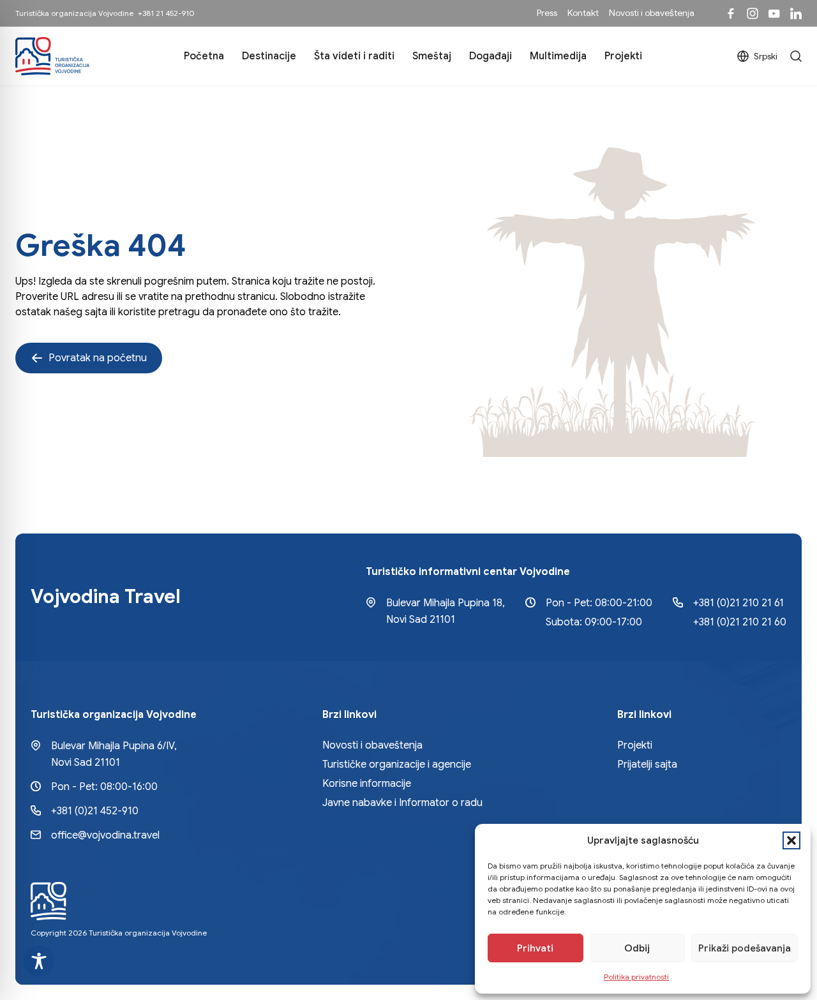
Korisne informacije (366, 783)
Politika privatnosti (636, 976)
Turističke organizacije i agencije (396, 764)
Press (547, 13)
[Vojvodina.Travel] (752, 13)
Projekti (623, 56)
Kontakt (583, 13)
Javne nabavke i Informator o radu (402, 802)
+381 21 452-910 (166, 13)
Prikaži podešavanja (744, 948)
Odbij (637, 948)
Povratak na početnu (98, 358)
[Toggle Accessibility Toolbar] (39, 961)
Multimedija (558, 56)
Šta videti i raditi (354, 56)
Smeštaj (431, 56)
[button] (791, 840)
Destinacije (269, 56)
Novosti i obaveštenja (651, 13)
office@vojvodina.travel (105, 835)
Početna (204, 56)
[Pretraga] (796, 56)
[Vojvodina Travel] (774, 13)
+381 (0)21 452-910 (95, 811)
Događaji (490, 56)
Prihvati (535, 948)
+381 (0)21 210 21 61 (738, 603)
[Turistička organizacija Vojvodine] (52, 56)
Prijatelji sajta (647, 764)
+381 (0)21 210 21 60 (739, 622)
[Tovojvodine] (731, 13)
